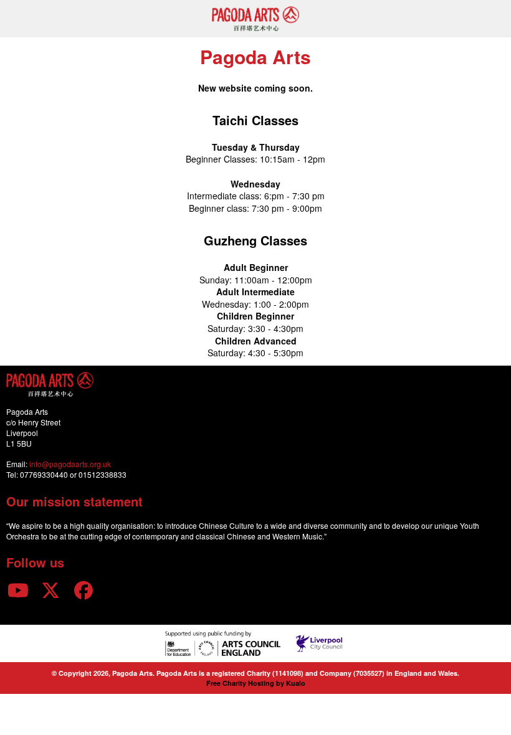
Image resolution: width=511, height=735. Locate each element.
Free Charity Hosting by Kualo (255, 683)
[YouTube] (18, 589)
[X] (51, 589)
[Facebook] (83, 589)
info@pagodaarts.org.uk (70, 463)
